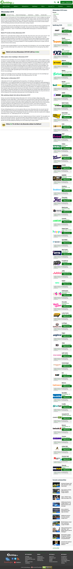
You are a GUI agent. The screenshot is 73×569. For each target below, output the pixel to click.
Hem (2, 8)
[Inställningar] (58, 2)
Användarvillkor (64, 559)
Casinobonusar (40, 560)
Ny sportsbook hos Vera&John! (65, 304)
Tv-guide (55, 18)
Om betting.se (64, 556)
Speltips (16, 6)
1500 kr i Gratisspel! (65, 62)
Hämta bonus (66, 31)
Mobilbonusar (40, 559)
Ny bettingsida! (65, 198)
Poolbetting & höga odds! (67, 457)
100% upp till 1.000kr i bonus (66, 115)
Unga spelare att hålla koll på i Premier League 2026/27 (66, 491)
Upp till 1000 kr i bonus (66, 125)
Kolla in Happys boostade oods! (67, 230)
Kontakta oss (64, 557)
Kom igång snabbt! (65, 405)
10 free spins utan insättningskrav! (65, 252)
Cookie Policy (64, 561)
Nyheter (50, 560)
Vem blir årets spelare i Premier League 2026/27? (66, 543)
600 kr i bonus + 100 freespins (66, 188)
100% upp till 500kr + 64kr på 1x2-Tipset (66, 51)
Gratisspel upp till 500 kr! (66, 334)
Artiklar (55, 21)
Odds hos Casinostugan (66, 364)
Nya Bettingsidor (28, 557)
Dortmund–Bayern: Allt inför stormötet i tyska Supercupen (66, 485)
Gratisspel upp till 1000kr (66, 156)
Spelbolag (34, 6)
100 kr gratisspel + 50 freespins (66, 395)
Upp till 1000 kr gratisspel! (65, 146)
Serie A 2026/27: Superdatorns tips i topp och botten (65, 510)
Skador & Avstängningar (21, 15)
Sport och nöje (6, 6)
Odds (42, 6)
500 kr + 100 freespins (66, 384)
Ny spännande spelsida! (66, 272)
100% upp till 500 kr (65, 94)
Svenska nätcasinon (53, 561)
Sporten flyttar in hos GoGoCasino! (66, 293)
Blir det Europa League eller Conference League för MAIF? (66, 523)
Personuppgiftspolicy (65, 560)
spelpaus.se (59, 34)
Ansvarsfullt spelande (37, 567)
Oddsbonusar (40, 556)
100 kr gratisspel (65, 354)
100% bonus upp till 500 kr (66, 416)
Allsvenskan (56, 14)
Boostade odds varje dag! (66, 314)
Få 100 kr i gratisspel (66, 437)
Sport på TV (51, 6)
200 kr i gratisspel (65, 135)
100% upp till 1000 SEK (66, 282)
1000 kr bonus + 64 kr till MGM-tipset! (66, 177)
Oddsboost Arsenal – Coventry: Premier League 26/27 (66, 517)
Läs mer (69, 25)
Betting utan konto (29, 561)
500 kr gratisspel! (65, 29)
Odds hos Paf (64, 374)
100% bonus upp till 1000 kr (67, 72)
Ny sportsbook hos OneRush (65, 467)
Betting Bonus (25, 6)
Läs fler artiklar (56, 548)
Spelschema (30, 15)
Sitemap (63, 563)
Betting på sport (52, 557)
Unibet (37, 52)
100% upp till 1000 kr (66, 166)
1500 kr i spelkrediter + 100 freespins (66, 84)
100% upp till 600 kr (65, 324)
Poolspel (60, 6)
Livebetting (27, 563)
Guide (3, 15)
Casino (68, 6)
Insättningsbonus (40, 557)
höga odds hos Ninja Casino (66, 209)
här (11, 124)
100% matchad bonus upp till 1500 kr (66, 40)
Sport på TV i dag (10, 15)
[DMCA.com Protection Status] (47, 567)
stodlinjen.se (56, 34)
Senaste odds (43, 15)
